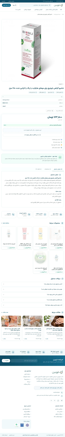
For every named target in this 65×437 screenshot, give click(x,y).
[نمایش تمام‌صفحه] (3, 21)
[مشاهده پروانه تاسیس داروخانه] (16, 425)
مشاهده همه (6, 223)
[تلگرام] (61, 400)
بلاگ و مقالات (27, 384)
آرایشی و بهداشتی (38, 9)
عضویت (6, 361)
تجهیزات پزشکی (27, 9)
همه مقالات (5, 312)
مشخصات (47, 169)
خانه (61, 9)
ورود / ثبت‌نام (27, 417)
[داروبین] (58, 5)
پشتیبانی (3, 1)
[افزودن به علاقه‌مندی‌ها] (51, 228)
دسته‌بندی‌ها (27, 379)
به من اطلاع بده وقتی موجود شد (31, 135)
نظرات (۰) (38, 169)
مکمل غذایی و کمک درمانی (52, 9)
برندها (28, 382)
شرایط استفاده (4, 435)
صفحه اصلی (27, 374)
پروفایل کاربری (27, 414)
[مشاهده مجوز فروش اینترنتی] (22, 425)
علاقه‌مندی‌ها (27, 411)
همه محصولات (26, 377)
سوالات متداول (59, 414)
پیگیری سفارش (11, 1)
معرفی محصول (57, 169)
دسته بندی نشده (57, 14)
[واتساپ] (58, 400)
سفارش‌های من (26, 409)
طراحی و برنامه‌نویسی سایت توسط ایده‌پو (30, 435)
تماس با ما (18, 9)
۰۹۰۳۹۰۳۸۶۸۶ (59, 1)
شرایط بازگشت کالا (58, 417)
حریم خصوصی (11, 435)
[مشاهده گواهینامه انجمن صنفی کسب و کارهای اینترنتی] (27, 425)
